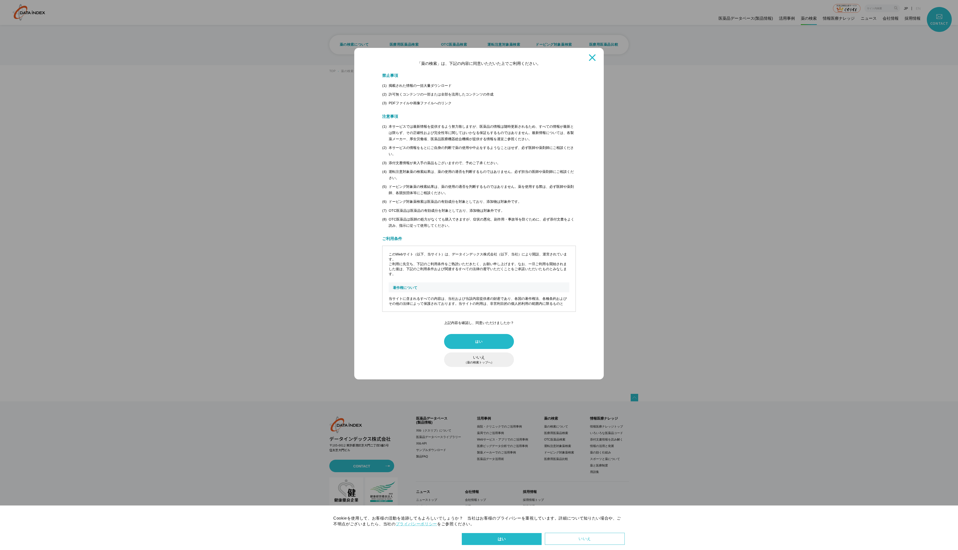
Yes (502, 539)
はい (478, 341)
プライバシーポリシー (416, 524)
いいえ (479, 359)
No (585, 539)
